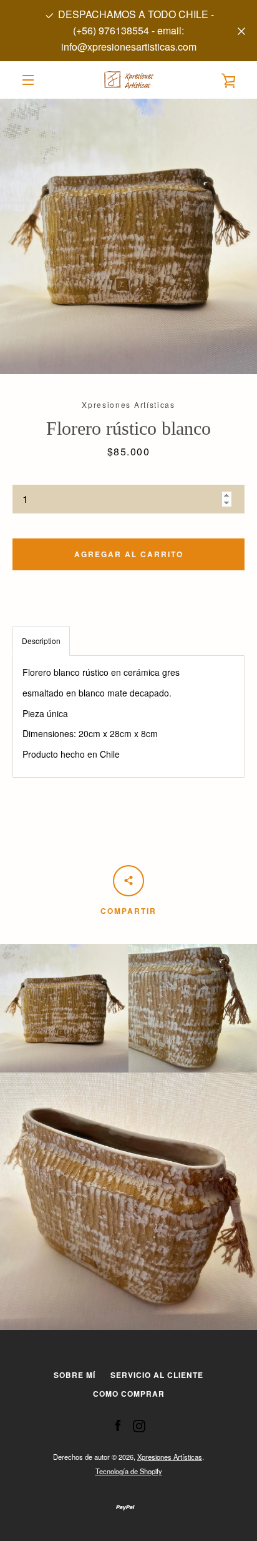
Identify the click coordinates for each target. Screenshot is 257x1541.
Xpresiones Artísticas (169, 1457)
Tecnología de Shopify (128, 1471)
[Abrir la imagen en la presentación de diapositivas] (128, 236)
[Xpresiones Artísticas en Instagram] (139, 1425)
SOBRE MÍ (74, 1374)
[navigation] (28, 80)
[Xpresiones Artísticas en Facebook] (118, 1425)
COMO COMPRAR (129, 1393)
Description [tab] (41, 640)
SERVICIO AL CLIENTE (156, 1374)
